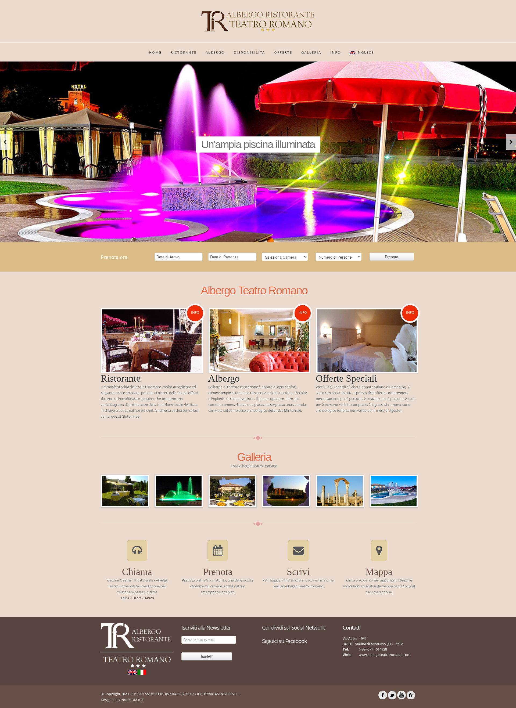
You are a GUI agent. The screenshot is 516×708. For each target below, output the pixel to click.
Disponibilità (249, 52)
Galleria (311, 52)
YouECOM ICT (132, 699)
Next (511, 142)
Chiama (137, 571)
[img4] (179, 490)
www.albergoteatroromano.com (384, 654)
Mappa (379, 571)
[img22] (394, 490)
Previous (5, 142)
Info (195, 312)
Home (155, 52)
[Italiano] (142, 671)
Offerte (283, 52)
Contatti (351, 627)
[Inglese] (133, 671)
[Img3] (125, 490)
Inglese (364, 52)
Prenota (217, 571)
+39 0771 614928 (141, 597)
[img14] (286, 490)
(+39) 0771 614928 (373, 649)
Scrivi (298, 571)
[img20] (340, 490)
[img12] (232, 490)
